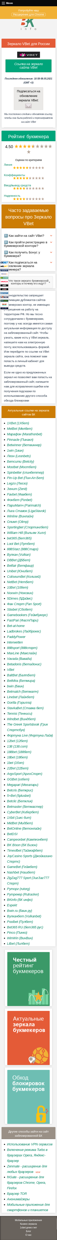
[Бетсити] (4, 293)
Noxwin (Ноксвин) (20, 593)
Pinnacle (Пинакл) (20, 440)
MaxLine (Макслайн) (22, 653)
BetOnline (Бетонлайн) (24, 828)
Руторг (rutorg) (18, 889)
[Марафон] (4, 270)
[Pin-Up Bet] (4, 304)
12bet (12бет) (17, 741)
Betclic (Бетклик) (20, 801)
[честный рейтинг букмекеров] (28, 979)
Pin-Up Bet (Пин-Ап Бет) (25, 478)
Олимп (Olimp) (17, 522)
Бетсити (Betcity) (20, 461)
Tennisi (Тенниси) (19, 713)
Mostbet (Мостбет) (21, 467)
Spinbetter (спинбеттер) (25, 472)
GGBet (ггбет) (18, 779)
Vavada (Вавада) (19, 659)
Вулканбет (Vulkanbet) (24, 916)
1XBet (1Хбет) (18, 423)
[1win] (4, 285)
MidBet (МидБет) (20, 823)
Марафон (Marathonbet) (24, 434)
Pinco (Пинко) (17, 932)
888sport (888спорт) (22, 648)
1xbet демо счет (28, 1227)
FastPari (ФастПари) (22, 620)
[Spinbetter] (4, 300)
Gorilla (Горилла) (19, 702)
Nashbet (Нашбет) (21, 872)
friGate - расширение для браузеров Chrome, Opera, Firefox (26, 1182)
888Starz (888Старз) (22, 549)
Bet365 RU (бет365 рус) (25, 927)
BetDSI (12, 834)
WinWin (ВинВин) (20, 938)
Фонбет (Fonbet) (19, 500)
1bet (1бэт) (15, 763)
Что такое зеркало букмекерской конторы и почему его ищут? (28, 282)
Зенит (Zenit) (17, 489)
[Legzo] (4, 308)
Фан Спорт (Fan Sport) (24, 604)
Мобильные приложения (28, 1220)
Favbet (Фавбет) (19, 494)
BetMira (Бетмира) (21, 681)
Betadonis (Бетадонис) (24, 664)
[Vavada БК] (4, 281)
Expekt (12, 905)
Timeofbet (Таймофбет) (25, 850)
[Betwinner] (4, 277)
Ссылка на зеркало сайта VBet (28, 65)
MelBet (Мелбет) (19, 429)
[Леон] (4, 289)
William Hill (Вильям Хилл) (26, 533)
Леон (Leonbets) (19, 456)
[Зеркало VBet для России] (28, 54)
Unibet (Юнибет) (20, 571)
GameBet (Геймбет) (22, 867)
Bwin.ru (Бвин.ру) (19, 911)
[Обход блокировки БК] (28, 1096)
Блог (28, 1231)
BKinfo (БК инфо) (19, 900)
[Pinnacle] (4, 274)
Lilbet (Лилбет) (18, 943)
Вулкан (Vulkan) (19, 554)
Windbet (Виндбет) (21, 719)
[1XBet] (4, 262)
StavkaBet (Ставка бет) (25, 708)
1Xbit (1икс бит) (19, 818)
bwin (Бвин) (15, 686)
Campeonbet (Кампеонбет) (27, 839)
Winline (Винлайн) (20, 516)
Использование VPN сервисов (29, 1144)
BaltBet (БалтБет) (21, 675)
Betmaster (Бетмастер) (25, 807)
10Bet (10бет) (17, 587)
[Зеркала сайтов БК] (28, 1037)
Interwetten (15, 642)
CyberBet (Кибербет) (23, 812)
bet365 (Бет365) (19, 538)
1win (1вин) (15, 450)
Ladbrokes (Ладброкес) (24, 631)
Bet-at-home (16, 626)
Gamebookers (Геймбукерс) (27, 615)
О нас (28, 1235)
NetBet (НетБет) (20, 582)
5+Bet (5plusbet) (19, 796)
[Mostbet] (4, 296)
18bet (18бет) (17, 757)
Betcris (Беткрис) (20, 790)
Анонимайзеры (18, 1199)
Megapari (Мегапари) (22, 785)
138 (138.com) (17, 746)
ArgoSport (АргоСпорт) (24, 774)
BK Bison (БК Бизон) (22, 845)
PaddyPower (16, 637)
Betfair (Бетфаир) (20, 565)
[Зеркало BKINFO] (28, 23)
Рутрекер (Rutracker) (23, 894)
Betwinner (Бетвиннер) (24, 445)
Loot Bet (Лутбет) (21, 544)
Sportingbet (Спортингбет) (27, 527)
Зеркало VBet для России (28, 44)
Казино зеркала (28, 1224)
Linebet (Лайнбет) (20, 697)
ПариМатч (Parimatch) (24, 505)
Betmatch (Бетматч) (22, 691)
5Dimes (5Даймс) (19, 598)
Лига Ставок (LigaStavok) (26, 511)
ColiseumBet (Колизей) (24, 577)
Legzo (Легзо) (17, 483)
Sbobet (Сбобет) (19, 609)
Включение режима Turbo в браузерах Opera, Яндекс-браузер (27, 1155)
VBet (10, 670)
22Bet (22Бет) (17, 768)
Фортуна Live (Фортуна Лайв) (30, 735)
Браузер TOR (17, 1194)
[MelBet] (4, 266)
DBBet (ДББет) (18, 560)
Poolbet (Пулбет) (20, 922)
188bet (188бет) (19, 752)
